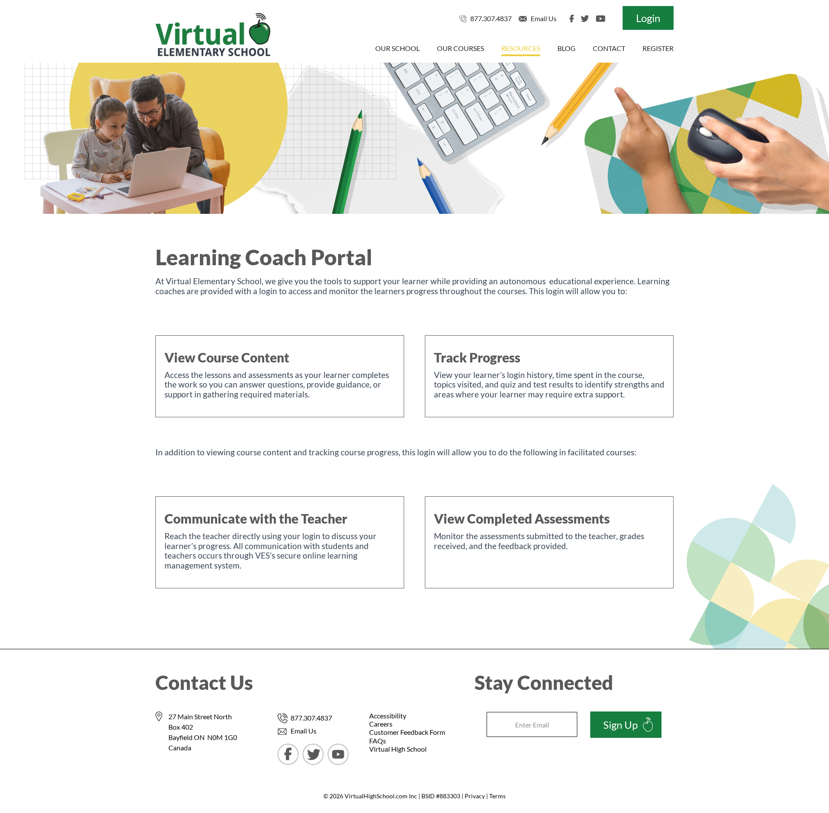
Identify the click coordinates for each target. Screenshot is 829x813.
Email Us (544, 18)
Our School (397, 48)
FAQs (377, 741)
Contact (609, 48)
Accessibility (387, 715)
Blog (566, 48)
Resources (520, 48)
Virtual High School (398, 749)
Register (658, 48)
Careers (380, 724)
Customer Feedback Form (407, 732)
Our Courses (460, 48)
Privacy (475, 796)
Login (648, 18)
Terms (497, 796)
